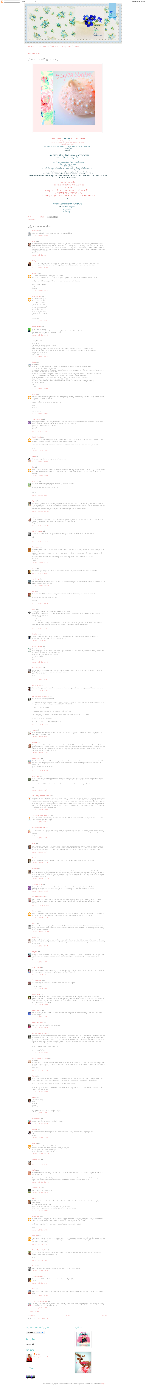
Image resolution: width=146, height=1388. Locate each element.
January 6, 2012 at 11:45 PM (40, 662)
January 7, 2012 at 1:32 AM (40, 680)
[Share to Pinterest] (56, 217)
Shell (33, 1289)
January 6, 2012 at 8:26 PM (40, 586)
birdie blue (35, 481)
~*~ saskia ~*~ (36, 686)
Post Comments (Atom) (42, 1319)
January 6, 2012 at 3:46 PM (40, 357)
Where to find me (48, 46)
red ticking (35, 579)
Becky (34, 1170)
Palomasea (35, 547)
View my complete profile (41, 1357)
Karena (34, 394)
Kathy (34, 261)
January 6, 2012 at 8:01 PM (40, 563)
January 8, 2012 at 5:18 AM (40, 1113)
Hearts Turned (36, 437)
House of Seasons (37, 647)
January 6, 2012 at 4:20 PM (40, 431)
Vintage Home (36, 1160)
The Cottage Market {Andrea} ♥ (41, 796)
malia (34, 457)
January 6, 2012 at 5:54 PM (40, 476)
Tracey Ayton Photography (39, 1301)
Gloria (34, 591)
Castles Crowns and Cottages (40, 696)
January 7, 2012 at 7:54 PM (40, 1005)
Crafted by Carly (37, 668)
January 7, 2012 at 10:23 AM (40, 905)
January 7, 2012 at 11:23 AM (40, 918)
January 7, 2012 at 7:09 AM (40, 790)
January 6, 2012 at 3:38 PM (40, 335)
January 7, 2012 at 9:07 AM (40, 852)
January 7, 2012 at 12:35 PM (40, 932)
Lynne (34, 1076)
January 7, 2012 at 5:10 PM (40, 974)
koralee (38, 1354)
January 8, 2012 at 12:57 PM (40, 1182)
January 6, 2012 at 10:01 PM (40, 628)
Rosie (33, 609)
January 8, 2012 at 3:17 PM (40, 1211)
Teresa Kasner (36, 968)
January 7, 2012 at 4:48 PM (40, 962)
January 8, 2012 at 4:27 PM (40, 1244)
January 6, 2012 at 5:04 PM (40, 462)
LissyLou (34, 634)
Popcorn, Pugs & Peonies (39, 1250)
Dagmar (34, 952)
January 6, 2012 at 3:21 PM (40, 268)
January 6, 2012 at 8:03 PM (40, 573)
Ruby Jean (35, 231)
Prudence (35, 869)
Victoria (34, 1266)
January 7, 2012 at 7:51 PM (40, 989)
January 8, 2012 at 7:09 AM (40, 1138)
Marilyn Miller (36, 994)
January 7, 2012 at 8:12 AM (40, 838)
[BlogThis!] (50, 217)
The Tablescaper (37, 980)
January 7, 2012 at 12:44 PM (40, 946)
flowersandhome (37, 419)
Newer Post (31, 1315)
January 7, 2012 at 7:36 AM (40, 822)
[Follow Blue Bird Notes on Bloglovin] (35, 1334)
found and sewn (37, 1188)
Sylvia (34, 501)
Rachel (34, 938)
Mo (33, 467)
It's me (34, 858)
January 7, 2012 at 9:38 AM (40, 891)
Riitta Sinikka (36, 1119)
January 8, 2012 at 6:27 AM (40, 1124)
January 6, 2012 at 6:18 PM (40, 495)
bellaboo (34, 1144)
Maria (34, 362)
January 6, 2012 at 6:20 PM (40, 511)
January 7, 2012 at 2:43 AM (40, 691)
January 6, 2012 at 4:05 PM (40, 389)
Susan (34, 241)
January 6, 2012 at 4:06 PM (40, 414)
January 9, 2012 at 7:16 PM (40, 1308)
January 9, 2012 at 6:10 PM (40, 1296)
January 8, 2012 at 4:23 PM (40, 1230)
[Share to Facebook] (54, 217)
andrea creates (36, 327)
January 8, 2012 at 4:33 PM (40, 1260)
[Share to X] (52, 217)
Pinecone (34, 1129)
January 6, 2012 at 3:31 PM (40, 321)
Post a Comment (35, 1312)
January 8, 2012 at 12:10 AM (40, 1028)
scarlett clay (35, 1216)
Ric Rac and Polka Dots (38, 828)
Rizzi (33, 844)
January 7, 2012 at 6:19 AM (40, 753)
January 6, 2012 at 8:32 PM (40, 604)
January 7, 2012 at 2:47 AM (40, 724)
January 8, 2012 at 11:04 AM (40, 1164)
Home (31, 46)
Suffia (34, 568)
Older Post (104, 1315)
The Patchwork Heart (38, 897)
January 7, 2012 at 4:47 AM (40, 737)
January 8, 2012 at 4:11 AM (40, 1070)
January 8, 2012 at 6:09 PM (40, 1271)
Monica (34, 923)
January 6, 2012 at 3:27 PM (40, 291)
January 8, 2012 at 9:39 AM (40, 1154)
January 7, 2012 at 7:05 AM (40, 771)
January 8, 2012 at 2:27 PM (40, 1193)
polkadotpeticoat (36, 1010)
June (33, 517)
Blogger (103, 1384)
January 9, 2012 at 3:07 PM (40, 1283)
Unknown (35, 273)
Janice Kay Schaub (37, 1277)
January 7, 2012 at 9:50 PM (40, 1017)
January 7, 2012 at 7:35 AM (40, 810)
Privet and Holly (36, 296)
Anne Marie (35, 776)
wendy (34, 1199)
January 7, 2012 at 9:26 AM (40, 879)
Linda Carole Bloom (37, 1023)
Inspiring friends (70, 46)
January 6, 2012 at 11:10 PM (40, 641)
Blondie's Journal (37, 531)
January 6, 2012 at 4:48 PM (40, 451)
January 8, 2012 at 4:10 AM (40, 1053)
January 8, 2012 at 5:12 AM (40, 1092)
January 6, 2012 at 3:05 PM (40, 236)
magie (34, 730)
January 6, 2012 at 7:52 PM (40, 541)
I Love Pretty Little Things (40, 1058)
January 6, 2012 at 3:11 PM (40, 255)
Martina (34, 743)
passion (34, 219)
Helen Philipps (36, 758)
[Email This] (48, 217)
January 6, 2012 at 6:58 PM (40, 525)
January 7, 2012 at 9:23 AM (40, 863)
